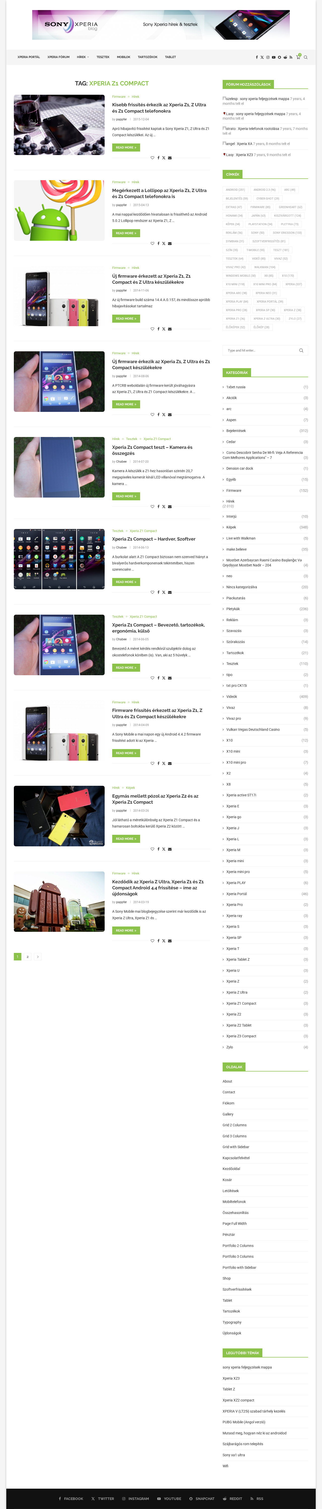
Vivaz (281, 258)
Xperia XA (244, 144)
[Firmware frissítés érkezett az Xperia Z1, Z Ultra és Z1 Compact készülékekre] (59, 730)
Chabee (121, 461)
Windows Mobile (241, 275)
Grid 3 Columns (235, 1136)
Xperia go (267, 817)
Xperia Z (292, 310)
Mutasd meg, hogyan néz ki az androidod (255, 1433)
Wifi (225, 1466)
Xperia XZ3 (244, 155)
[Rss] (291, 57)
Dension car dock (267, 468)
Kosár (227, 1180)
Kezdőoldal (231, 1169)
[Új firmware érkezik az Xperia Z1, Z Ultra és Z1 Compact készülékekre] (59, 381)
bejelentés (237, 198)
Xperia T (267, 949)
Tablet (170, 57)
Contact (229, 1092)
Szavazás (267, 631)
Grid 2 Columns (235, 1125)
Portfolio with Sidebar (239, 1267)
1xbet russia (267, 387)
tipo (267, 675)
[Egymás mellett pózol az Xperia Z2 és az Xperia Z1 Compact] (59, 816)
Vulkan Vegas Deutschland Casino (267, 729)
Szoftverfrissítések (237, 1289)
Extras (234, 207)
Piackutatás (267, 598)
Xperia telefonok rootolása (258, 129)
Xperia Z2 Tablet (267, 1025)
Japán (258, 215)
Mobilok (123, 57)
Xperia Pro (236, 310)
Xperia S (267, 926)
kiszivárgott (287, 215)
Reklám (234, 232)
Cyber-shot (268, 198)
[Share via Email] (170, 158)
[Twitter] (262, 57)
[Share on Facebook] (158, 158)
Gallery (228, 1114)
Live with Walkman (267, 538)
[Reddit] (285, 57)
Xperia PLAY (267, 883)
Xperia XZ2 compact (238, 1400)
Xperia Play (237, 301)
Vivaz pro (236, 267)
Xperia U (267, 970)
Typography (232, 1322)
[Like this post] (152, 158)
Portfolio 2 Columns (238, 1246)
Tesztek (103, 57)
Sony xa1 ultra (234, 1455)
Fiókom (228, 1103)
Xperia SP (265, 310)
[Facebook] (257, 57)
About (227, 1081)
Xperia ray (267, 916)
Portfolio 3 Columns (238, 1256)
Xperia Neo (266, 293)
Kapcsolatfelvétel (236, 1158)
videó (259, 258)
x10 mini (235, 284)
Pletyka (290, 224)
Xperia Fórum (58, 57)
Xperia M (267, 850)
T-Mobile (256, 250)
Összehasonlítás (236, 1213)
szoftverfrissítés (269, 241)
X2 (267, 773)
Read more (124, 147)
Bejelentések (267, 431)
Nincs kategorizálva (267, 587)
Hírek (81, 57)
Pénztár (229, 1235)
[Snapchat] (279, 57)
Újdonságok (232, 1333)
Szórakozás (267, 642)
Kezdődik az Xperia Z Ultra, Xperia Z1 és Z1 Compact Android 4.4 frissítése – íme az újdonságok (158, 888)
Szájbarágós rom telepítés (243, 1444)
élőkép (261, 327)
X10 (288, 275)
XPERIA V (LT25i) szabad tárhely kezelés (254, 1411)
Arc (289, 189)
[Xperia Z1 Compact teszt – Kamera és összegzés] (59, 467)
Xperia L (267, 839)
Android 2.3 (265, 189)
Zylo (295, 318)
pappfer (121, 119)
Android (235, 189)
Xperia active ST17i (267, 795)
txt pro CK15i (267, 686)
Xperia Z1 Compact (267, 1003)
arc (267, 409)
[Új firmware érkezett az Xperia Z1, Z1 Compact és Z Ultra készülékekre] (59, 296)
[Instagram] (267, 57)
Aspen (267, 420)
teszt (281, 250)
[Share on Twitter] (164, 158)
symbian (235, 241)
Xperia (294, 284)
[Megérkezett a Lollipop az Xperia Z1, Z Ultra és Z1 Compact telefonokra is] (59, 210)
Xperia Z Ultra (267, 318)
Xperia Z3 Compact (267, 1036)
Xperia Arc (236, 293)
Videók (267, 697)
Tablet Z (229, 1389)
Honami (234, 215)
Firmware (260, 207)
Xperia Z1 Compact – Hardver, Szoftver (153, 539)
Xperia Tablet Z (267, 959)
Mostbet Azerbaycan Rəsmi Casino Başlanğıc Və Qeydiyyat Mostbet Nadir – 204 (265, 562)
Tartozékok (147, 57)
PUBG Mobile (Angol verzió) (244, 1422)
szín (232, 250)
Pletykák (267, 609)
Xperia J (267, 828)
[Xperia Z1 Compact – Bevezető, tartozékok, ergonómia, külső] (59, 645)
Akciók (267, 398)
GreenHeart (290, 207)
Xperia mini (267, 861)
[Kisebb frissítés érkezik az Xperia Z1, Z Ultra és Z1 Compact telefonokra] (59, 125)
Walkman (264, 267)
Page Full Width (235, 1224)
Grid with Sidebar (236, 1147)
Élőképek (235, 327)
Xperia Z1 (235, 318)
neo (267, 576)
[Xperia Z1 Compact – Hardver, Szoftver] (59, 559)
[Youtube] (273, 57)
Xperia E (267, 806)
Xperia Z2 (267, 1014)
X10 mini (267, 751)
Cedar (267, 442)
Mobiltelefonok (234, 1202)
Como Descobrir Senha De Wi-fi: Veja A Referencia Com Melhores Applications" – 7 (265, 455)
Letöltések (231, 1191)
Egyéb (267, 479)
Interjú (267, 516)
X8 (268, 275)
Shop (227, 1278)
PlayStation (260, 224)
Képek (233, 224)
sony (257, 232)
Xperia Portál (29, 57)
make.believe (267, 549)
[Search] (305, 57)
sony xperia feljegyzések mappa (264, 99)
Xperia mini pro (267, 872)
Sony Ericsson (287, 232)
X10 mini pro (265, 284)
